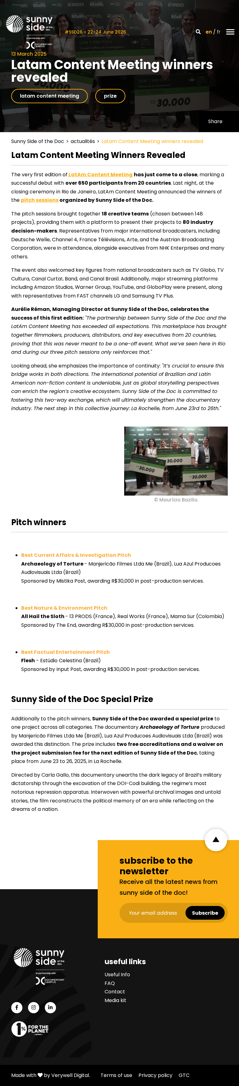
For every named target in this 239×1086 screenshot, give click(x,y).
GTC (184, 1075)
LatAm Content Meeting (100, 174)
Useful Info (117, 974)
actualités (83, 141)
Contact (115, 991)
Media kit (115, 1000)
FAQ (110, 983)
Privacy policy (155, 1075)
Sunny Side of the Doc (37, 141)
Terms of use (116, 1075)
